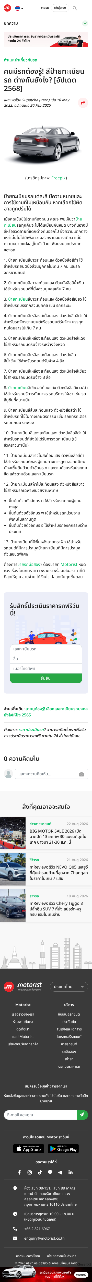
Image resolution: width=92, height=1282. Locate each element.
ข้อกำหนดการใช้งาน (28, 1256)
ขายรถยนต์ (69, 1044)
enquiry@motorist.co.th (44, 1238)
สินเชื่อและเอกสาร (69, 1029)
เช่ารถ (69, 1059)
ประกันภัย (69, 1022)
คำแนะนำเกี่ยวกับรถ (20, 60)
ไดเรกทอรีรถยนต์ (69, 1036)
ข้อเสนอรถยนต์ (69, 1014)
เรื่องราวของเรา (23, 1014)
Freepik (58, 178)
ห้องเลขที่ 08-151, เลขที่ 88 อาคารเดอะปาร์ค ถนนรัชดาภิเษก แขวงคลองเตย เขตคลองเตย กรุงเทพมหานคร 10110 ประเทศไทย (50, 1196)
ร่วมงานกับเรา (23, 1022)
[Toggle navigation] (85, 23)
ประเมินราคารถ (69, 1066)
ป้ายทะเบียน (18, 299)
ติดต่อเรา (23, 1029)
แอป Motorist (23, 1036)
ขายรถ (45, 8)
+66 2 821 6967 (37, 1229)
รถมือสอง (69, 1051)
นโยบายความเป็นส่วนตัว (61, 1256)
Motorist (69, 564)
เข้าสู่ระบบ (60, 8)
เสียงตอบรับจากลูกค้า (23, 1044)
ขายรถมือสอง (28, 564)
